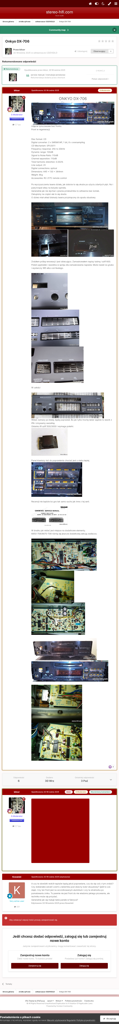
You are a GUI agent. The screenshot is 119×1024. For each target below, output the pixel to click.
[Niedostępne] (64, 649)
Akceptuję (110, 1018)
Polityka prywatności (73, 1001)
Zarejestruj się (34, 966)
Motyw (59, 1001)
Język (50, 1001)
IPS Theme (29, 1001)
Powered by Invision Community (59, 1006)
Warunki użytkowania (56, 1020)
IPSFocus (41, 1001)
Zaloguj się (84, 966)
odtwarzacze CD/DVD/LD (45, 53)
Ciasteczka (89, 1001)
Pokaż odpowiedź (100, 79)
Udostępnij (81, 51)
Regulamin (71, 1020)
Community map (57, 30)
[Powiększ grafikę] (72, 113)
